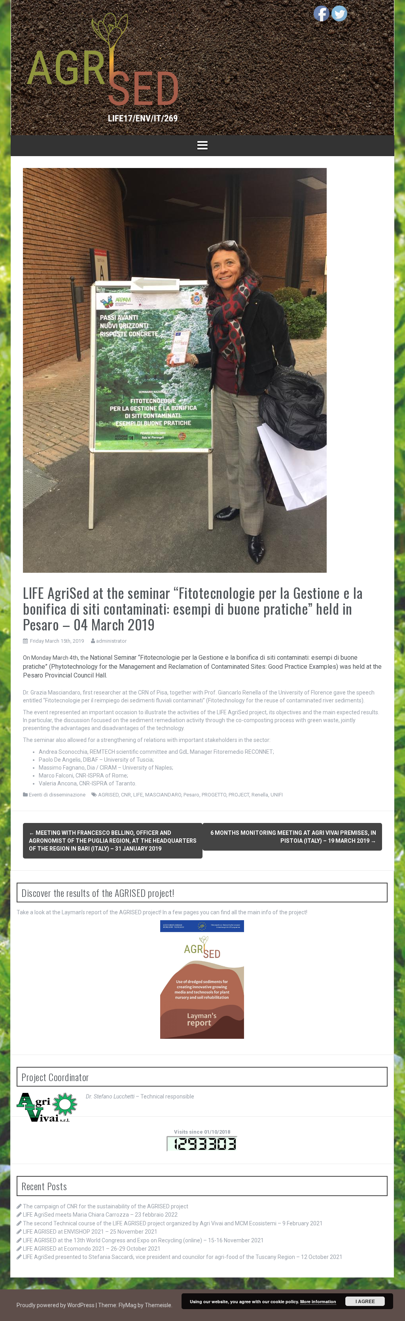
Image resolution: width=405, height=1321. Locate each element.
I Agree (365, 1301)
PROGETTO (214, 795)
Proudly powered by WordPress (56, 1305)
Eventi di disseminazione (57, 795)
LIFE (138, 795)
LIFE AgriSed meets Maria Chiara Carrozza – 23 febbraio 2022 (100, 1215)
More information (318, 1301)
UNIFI (277, 795)
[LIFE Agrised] (102, 67)
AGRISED (108, 795)
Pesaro (191, 795)
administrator (111, 641)
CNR (126, 795)
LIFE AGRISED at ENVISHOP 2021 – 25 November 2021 (90, 1232)
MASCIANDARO (163, 795)
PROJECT (239, 795)
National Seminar (113, 657)
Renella (260, 795)
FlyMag (127, 1305)
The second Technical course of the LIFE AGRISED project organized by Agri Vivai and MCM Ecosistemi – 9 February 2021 (173, 1223)
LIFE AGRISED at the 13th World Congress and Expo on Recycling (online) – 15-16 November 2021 (143, 1240)
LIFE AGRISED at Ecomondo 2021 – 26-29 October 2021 (92, 1249)
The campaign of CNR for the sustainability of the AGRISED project (105, 1206)
